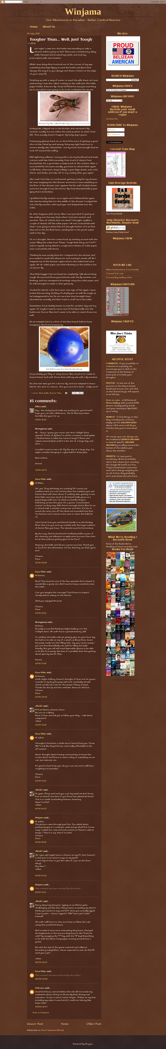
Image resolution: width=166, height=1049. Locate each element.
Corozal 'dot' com (114, 273)
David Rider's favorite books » (126, 680)
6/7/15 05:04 (41, 697)
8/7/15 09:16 (40, 842)
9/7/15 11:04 (40, 892)
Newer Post (35, 1024)
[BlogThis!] (75, 393)
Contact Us (112, 119)
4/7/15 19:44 (41, 470)
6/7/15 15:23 (40, 781)
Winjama (83, 11)
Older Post (94, 1024)
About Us (49, 27)
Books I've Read (122, 549)
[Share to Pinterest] (82, 393)
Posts (112, 130)
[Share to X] (77, 393)
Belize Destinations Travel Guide (122, 270)
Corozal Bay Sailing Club (118, 277)
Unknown (39, 988)
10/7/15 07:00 (41, 979)
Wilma (38, 406)
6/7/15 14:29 (40, 725)
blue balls (43, 393)
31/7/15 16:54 (41, 1007)
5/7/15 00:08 (41, 563)
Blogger (89, 1044)
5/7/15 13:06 (40, 663)
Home (34, 27)
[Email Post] (66, 393)
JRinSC (39, 706)
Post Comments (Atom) (52, 1030)
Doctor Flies (56, 393)
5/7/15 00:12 (40, 613)
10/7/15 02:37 (41, 962)
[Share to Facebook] (80, 393)
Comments (114, 134)
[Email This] (73, 393)
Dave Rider (40, 479)
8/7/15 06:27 (41, 809)
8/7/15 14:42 (40, 876)
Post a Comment (41, 1012)
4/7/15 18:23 (40, 420)
